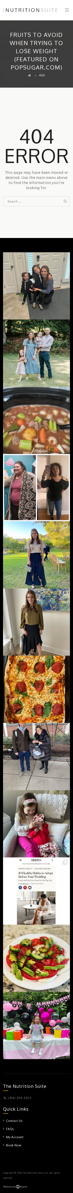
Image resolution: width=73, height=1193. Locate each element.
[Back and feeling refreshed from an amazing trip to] (36, 554)
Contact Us (14, 1121)
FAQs (10, 1129)
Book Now (13, 1145)
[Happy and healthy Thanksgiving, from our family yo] (36, 285)
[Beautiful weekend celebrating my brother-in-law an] (36, 622)
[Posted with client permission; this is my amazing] (36, 487)
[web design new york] (15, 1188)
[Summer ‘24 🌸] (36, 353)
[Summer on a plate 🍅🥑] (36, 958)
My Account (15, 1137)
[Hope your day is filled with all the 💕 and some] (36, 823)
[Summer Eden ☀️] (36, 1025)
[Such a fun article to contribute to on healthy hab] (36, 891)
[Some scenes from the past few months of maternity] (36, 756)
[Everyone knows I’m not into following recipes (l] (36, 420)
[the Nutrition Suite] (36, 10)
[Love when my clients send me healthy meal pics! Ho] (36, 689)
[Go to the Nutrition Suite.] (29, 75)
